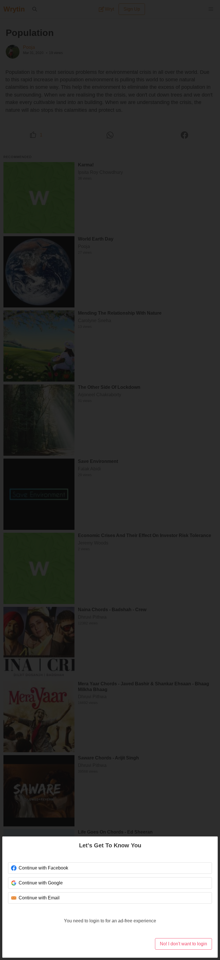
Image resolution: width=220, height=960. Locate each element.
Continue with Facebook (43, 868)
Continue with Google (40, 883)
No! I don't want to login (183, 943)
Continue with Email (39, 898)
